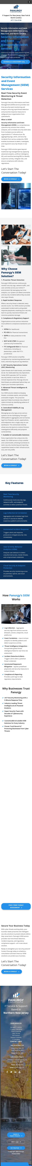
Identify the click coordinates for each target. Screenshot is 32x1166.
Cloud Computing (16, 1031)
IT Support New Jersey (16, 1029)
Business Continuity (16, 1037)
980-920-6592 (19, 1065)
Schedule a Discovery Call (14, 62)
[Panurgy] (16, 9)
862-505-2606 (19, 1053)
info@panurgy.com (19, 1067)
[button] (29, 2)
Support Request (15, 1135)
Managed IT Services (16, 1027)
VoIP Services (16, 1035)
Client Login (15, 1142)
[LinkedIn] (15, 1072)
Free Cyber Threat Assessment (16, 906)
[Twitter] (11, 1072)
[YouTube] (19, 1072)
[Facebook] (7, 1072)
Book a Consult (10, 179)
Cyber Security (16, 1033)
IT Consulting (16, 1039)
